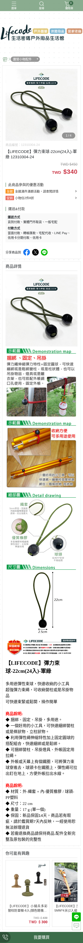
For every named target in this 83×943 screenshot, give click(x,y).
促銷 (10, 198)
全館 (10, 191)
